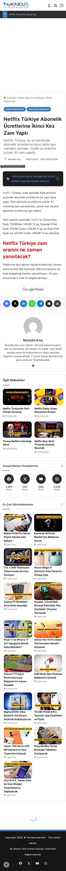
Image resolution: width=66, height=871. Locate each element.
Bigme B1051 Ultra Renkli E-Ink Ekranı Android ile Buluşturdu (17, 715)
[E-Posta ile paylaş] (48, 303)
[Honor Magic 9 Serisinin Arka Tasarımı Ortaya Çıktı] (48, 557)
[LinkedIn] (23, 303)
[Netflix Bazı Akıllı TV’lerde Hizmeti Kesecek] (48, 429)
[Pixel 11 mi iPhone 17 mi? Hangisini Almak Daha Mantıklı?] (18, 629)
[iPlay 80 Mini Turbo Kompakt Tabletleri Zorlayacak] (48, 735)
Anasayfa (11, 97)
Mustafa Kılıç (14, 159)
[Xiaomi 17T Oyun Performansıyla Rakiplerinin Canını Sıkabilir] (18, 663)
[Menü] (61, 7)
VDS (24, 848)
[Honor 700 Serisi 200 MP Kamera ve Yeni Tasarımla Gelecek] (18, 735)
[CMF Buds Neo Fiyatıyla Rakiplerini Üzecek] (48, 663)
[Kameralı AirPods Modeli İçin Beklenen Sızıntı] (48, 523)
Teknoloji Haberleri (39, 109)
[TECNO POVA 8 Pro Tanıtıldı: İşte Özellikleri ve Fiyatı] (48, 701)
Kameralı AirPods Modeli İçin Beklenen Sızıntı (46, 537)
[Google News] (33, 289)
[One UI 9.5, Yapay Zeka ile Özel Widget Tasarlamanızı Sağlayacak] (18, 770)
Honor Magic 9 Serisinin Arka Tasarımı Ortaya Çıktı (48, 571)
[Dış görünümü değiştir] (49, 7)
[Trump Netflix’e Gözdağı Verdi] (17, 429)
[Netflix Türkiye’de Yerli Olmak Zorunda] (17, 397)
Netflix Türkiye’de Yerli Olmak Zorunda (16, 410)
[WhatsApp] (32, 303)
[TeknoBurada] (16, 5)
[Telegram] (40, 303)
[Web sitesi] (33, 366)
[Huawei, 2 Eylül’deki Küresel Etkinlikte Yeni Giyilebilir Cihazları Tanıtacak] (48, 591)
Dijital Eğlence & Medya (31, 97)
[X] (15, 303)
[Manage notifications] (6, 864)
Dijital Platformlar (15, 109)
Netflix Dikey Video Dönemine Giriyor (45, 410)
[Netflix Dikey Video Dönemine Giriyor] (48, 397)
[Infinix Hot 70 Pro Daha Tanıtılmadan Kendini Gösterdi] (48, 629)
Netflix (7, 192)
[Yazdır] (57, 303)
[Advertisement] (33, 56)
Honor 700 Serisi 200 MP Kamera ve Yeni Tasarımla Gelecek (16, 750)
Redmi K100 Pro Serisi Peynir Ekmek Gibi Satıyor (17, 537)
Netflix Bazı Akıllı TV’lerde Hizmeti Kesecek (44, 444)
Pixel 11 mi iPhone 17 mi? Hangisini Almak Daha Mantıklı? (16, 643)
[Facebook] (6, 303)
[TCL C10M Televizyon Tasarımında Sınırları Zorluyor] (18, 557)
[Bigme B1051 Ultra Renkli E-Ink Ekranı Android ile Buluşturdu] (18, 701)
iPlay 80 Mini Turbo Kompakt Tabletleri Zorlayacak (45, 750)
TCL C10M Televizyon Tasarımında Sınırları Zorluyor (17, 571)
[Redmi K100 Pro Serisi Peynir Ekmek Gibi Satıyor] (18, 523)
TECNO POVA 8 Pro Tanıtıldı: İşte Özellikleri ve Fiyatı (48, 715)
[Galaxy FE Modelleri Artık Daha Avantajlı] (18, 591)
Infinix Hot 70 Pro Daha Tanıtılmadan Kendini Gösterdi (47, 643)
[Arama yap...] (55, 7)
